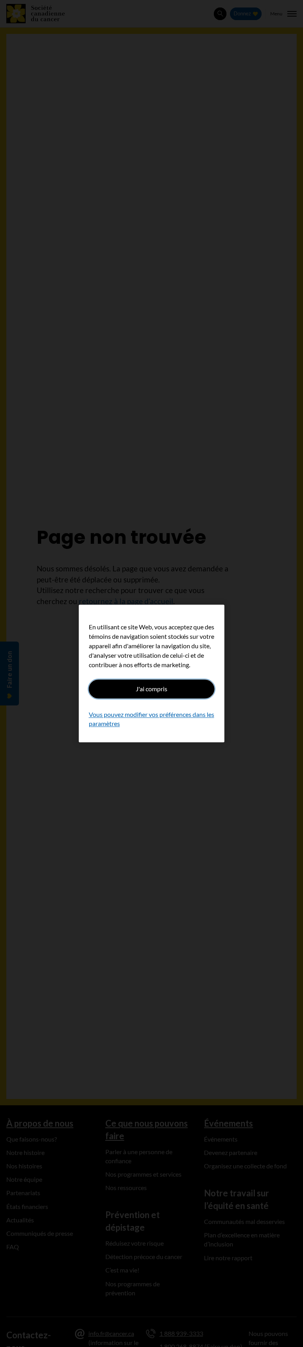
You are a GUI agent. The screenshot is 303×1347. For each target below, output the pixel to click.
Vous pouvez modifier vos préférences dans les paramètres (151, 719)
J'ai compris (151, 688)
